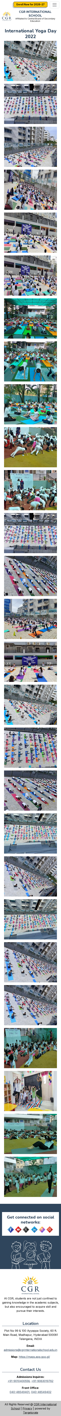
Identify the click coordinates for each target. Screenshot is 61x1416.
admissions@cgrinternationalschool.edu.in (30, 1350)
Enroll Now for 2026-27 (30, 4)
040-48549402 (41, 1392)
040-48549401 (19, 1392)
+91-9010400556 (19, 1381)
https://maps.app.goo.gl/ (34, 1356)
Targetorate (30, 1412)
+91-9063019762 (42, 1381)
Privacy (27, 1408)
